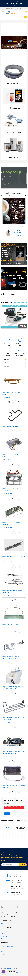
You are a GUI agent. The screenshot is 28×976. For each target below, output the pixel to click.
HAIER (6, 828)
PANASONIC (9, 561)
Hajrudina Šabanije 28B (11, 913)
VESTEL (8, 627)
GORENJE (8, 397)
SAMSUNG (9, 459)
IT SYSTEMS (10, 968)
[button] (3, 833)
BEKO (7, 756)
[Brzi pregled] (12, 242)
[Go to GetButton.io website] (3, 974)
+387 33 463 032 (10, 916)
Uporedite (19, 242)
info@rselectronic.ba (10, 914)
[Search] (25, 17)
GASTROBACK (20, 828)
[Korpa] (25, 13)
